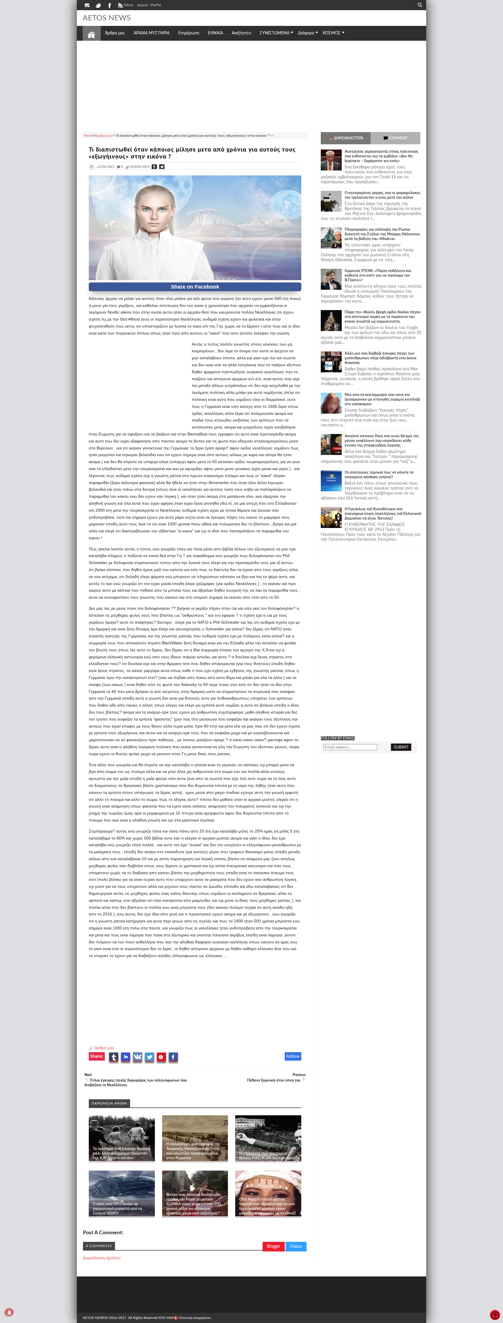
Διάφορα (306, 33)
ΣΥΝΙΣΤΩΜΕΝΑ (274, 33)
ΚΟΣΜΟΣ (332, 33)
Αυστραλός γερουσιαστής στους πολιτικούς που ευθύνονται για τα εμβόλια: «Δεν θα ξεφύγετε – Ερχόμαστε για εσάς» (381, 156)
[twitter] (98, 5)
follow (128, 5)
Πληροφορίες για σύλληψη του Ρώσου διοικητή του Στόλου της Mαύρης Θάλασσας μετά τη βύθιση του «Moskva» (382, 234)
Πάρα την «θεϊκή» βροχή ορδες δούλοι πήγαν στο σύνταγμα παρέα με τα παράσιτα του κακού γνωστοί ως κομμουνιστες (383, 316)
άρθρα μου (104, 1048)
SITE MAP (166, 1318)
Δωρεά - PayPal (149, 5)
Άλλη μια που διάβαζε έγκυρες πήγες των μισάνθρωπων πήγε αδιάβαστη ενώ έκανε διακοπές (381, 358)
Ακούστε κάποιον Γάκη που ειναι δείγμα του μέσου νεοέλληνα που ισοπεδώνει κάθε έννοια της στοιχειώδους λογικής (382, 440)
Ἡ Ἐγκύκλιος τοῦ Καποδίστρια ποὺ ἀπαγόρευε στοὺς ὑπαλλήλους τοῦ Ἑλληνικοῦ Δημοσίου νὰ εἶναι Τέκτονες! (383, 513)
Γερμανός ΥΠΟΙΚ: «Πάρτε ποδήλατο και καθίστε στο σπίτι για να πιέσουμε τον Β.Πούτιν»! (378, 275)
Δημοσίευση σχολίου (102, 1258)
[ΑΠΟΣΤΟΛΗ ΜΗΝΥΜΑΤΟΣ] (88, 5)
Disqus (296, 1246)
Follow (293, 1056)
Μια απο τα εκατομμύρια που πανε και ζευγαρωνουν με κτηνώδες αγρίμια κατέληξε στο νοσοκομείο (382, 399)
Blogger (273, 1246)
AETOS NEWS (107, 18)
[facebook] (109, 5)
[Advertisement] (251, 85)
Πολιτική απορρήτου (194, 1318)
